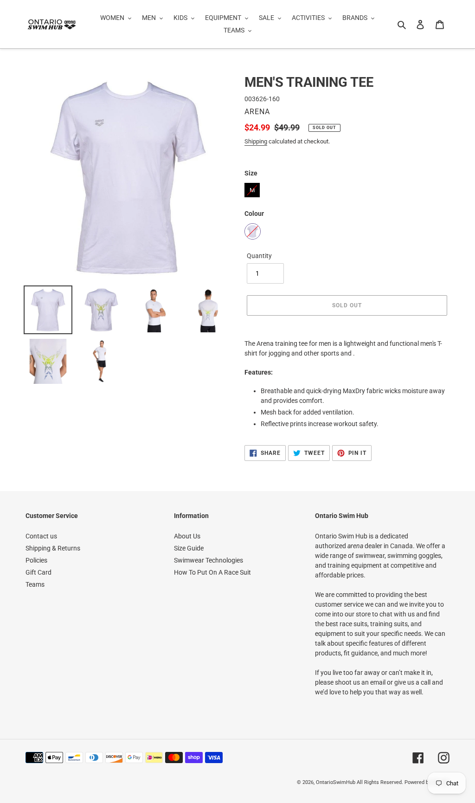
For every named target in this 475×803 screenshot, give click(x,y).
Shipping (255, 141)
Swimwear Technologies (208, 560)
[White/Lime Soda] (252, 231)
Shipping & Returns (53, 548)
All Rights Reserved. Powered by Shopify (403, 782)
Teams (35, 584)
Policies (36, 560)
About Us (187, 536)
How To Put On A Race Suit (212, 572)
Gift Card (38, 572)
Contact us (41, 536)
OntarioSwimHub (335, 782)
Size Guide (189, 548)
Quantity (259, 255)
